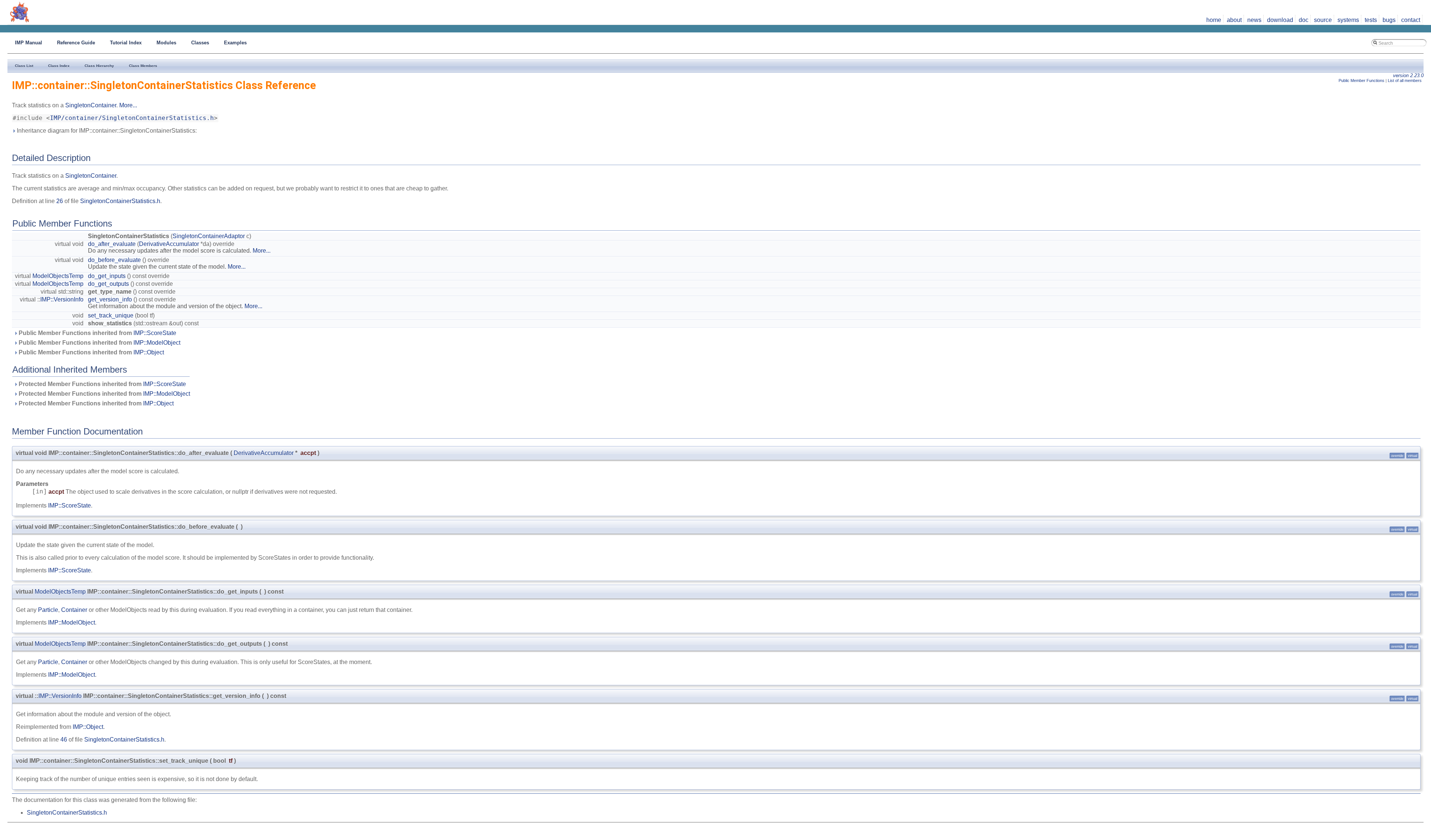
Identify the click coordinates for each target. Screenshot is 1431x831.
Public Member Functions (1361, 80)
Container (74, 610)
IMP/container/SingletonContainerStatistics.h (132, 118)
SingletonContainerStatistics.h (120, 201)
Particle (48, 610)
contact (1410, 20)
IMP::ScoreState (154, 333)
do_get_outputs (108, 284)
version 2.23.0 (1408, 75)
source (1323, 20)
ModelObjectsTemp (57, 276)
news (1254, 20)
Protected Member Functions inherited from (101, 384)
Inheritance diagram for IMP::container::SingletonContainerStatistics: (106, 130)
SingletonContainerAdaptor (209, 236)
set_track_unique (110, 315)
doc (1303, 20)
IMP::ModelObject (156, 342)
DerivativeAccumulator (169, 244)
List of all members (1405, 80)
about (1234, 20)
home (1213, 20)
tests (1371, 20)
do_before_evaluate (114, 260)
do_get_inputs (107, 276)
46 (63, 739)
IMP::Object (148, 352)
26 (59, 201)
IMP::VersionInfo (61, 299)
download (1280, 20)
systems (1348, 20)
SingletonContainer (90, 105)
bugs (1389, 20)
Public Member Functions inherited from (96, 333)
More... (128, 105)
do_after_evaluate (112, 244)
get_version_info (110, 299)
